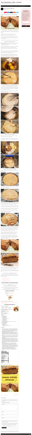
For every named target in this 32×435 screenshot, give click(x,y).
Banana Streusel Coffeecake (9, 8)
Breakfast (7, 9)
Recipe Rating (4, 402)
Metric (5, 326)
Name (3, 411)
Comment (3, 404)
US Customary (2, 326)
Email (3, 414)
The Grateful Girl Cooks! (11, 2)
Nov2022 (2, 9)
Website (3, 417)
